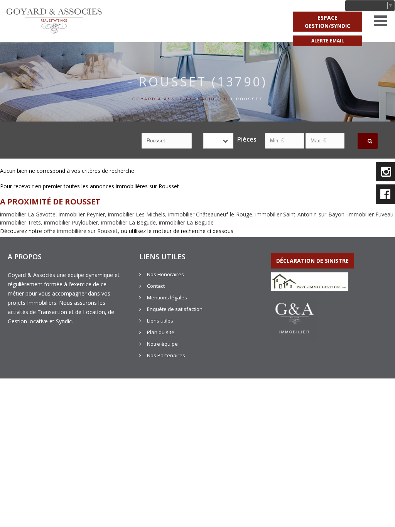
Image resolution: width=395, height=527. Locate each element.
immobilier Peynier (82, 214)
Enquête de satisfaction (175, 309)
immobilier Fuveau (370, 214)
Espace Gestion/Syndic (327, 21)
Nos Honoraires (165, 274)
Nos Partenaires (166, 355)
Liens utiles (160, 320)
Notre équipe (162, 343)
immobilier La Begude (128, 222)
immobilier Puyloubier (71, 222)
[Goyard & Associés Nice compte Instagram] (385, 171)
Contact (156, 285)
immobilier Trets (20, 222)
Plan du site (160, 332)
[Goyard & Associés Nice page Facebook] (385, 194)
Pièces (245, 139)
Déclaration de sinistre (312, 260)
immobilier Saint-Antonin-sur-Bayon (299, 214)
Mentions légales (167, 297)
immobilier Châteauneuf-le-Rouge (210, 214)
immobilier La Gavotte (28, 214)
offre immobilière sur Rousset (81, 231)
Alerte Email (327, 40)
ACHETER (214, 99)
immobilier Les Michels (136, 214)
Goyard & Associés (163, 99)
